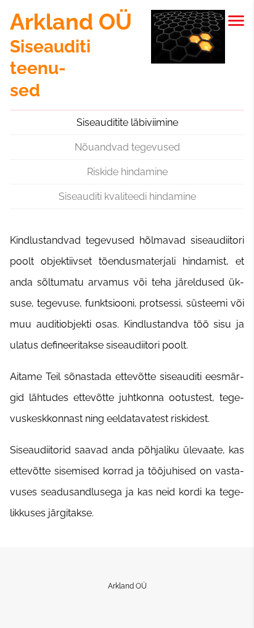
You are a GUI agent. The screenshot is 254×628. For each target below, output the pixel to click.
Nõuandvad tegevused (127, 147)
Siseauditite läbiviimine (127, 122)
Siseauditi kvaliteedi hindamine (127, 196)
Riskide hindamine (127, 172)
